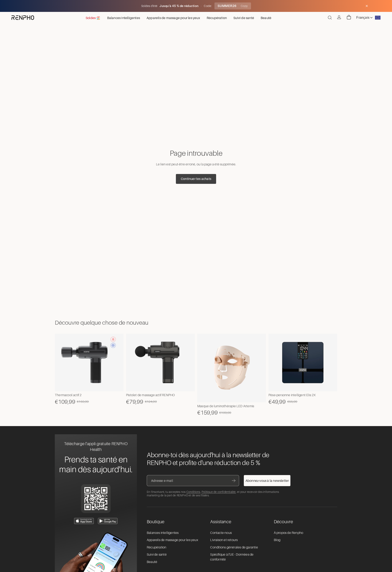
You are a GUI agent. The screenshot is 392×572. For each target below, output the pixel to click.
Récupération (156, 547)
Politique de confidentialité (219, 492)
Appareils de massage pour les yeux (172, 540)
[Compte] (339, 17)
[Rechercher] (329, 18)
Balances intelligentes (163, 533)
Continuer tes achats (196, 179)
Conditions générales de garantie (234, 547)
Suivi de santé (157, 554)
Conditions (193, 492)
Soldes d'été (149, 6)
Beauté (152, 562)
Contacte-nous (221, 533)
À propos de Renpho (288, 533)
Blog (277, 540)
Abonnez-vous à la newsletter (267, 481)
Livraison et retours (224, 540)
